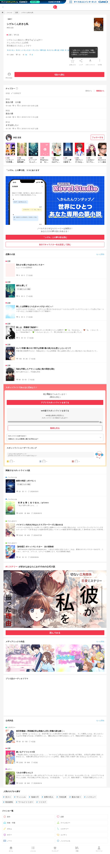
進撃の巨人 (47, 796)
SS (62, 50)
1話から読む (59, 74)
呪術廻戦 (8, 802)
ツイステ (41, 802)
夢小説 (43, 50)
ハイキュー (90, 796)
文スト (7, 796)
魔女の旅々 (75, 796)
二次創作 (69, 50)
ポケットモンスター (24, 50)
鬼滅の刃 (34, 796)
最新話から (100, 90)
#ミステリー (12, 566)
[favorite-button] (72, 60)
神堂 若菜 (10, 27)
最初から (88, 90)
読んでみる (55, 632)
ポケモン (11, 50)
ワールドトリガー (24, 802)
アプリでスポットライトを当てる (55, 402)
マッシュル (20, 796)
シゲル (36, 50)
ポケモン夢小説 (53, 50)
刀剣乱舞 (61, 796)
